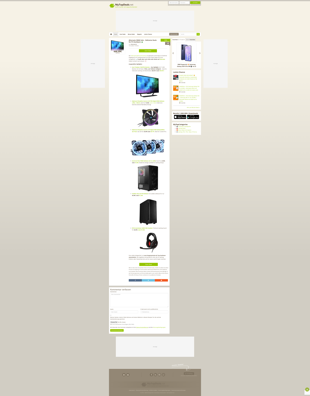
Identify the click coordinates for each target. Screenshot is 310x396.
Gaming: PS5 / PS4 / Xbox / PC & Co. (187, 132)
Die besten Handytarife (184, 126)
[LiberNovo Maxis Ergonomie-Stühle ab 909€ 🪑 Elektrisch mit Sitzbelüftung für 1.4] (186, 53)
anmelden (195, 2)
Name (111, 309)
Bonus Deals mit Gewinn (184, 130)
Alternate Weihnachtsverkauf (139, 55)
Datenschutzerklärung (142, 327)
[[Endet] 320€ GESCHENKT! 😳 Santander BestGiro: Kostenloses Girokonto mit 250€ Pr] (175, 77)
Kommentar (113, 291)
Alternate (162, 59)
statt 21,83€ (153, 103)
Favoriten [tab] (178, 39)
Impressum (132, 390)
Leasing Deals (182, 128)
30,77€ (152, 131)
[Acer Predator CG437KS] (118, 47)
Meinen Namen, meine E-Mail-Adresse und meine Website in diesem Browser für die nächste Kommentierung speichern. (135, 318)
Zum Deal (148, 51)
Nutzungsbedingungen (159, 327)
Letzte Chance (148, 34)
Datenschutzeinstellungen (179, 390)
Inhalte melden (153, 390)
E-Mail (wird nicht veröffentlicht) (149, 309)
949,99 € (162, 70)
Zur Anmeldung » (189, 373)
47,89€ (137, 162)
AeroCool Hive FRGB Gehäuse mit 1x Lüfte (143, 161)
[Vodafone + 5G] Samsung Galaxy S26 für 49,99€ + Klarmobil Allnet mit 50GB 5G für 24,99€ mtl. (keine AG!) (189, 88)
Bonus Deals (131, 34)
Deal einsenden (174, 34)
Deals (115, 34)
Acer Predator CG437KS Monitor (141, 67)
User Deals (122, 34)
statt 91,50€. (141, 230)
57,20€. (141, 195)
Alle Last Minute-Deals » (193, 107)
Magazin (139, 34)
